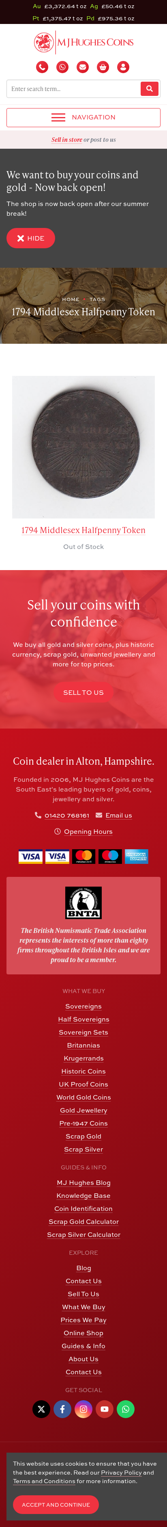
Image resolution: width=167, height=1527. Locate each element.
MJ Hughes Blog (84, 1182)
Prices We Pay (83, 1319)
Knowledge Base (83, 1195)
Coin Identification (83, 1208)
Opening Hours (88, 831)
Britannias (83, 1045)
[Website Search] (149, 89)
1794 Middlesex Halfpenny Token (83, 530)
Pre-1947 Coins (83, 1123)
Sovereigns (83, 1006)
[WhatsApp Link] (126, 1409)
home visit (103, 139)
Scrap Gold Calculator (84, 1221)
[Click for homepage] (83, 41)
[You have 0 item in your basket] (104, 67)
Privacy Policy (121, 1472)
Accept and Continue (56, 1504)
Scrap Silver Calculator (83, 1234)
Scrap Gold (83, 1136)
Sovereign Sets (83, 1032)
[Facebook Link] (62, 1409)
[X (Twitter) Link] (41, 1409)
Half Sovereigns (83, 1019)
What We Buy (83, 1306)
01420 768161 (67, 815)
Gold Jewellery (83, 1110)
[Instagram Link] (83, 1409)
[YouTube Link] (104, 1409)
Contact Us (84, 1280)
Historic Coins (83, 1071)
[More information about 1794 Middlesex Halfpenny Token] (83, 447)
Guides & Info (83, 1345)
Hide (35, 238)
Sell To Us (83, 1293)
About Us (83, 1358)
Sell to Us (83, 692)
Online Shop (83, 1332)
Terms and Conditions (44, 1481)
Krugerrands (84, 1058)
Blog (83, 1267)
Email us (118, 815)
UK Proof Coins (83, 1084)
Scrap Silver (83, 1149)
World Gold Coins (83, 1097)
